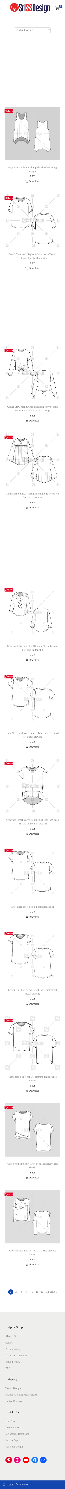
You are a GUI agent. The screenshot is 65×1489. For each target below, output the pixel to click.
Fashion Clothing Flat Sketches (21, 1394)
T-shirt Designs (13, 1388)
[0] (57, 8)
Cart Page (10, 1421)
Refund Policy (12, 1362)
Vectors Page (11, 1440)
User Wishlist (12, 1427)
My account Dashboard (17, 1434)
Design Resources (14, 1401)
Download (34, 181)
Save (10, 111)
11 (42, 1291)
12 (47, 1291)
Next (53, 1291)
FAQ (7, 1368)
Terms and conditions (16, 1355)
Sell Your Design (14, 1446)
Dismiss (24, 1484)
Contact (9, 1342)
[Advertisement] (32, 73)
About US (10, 1336)
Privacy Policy (12, 1349)
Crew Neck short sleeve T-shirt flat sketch (32, 906)
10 (37, 1291)
